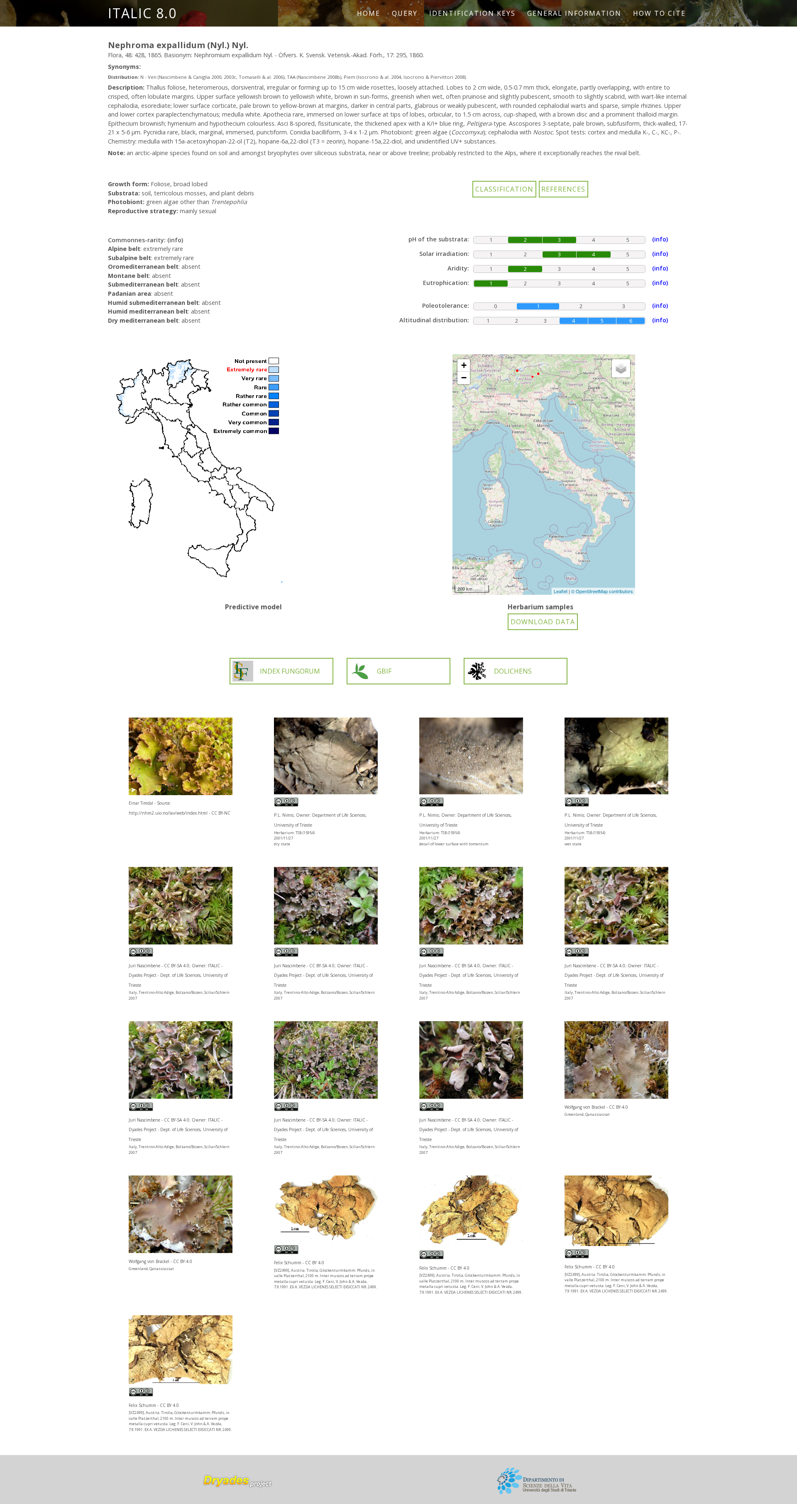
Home (368, 13)
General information (574, 13)
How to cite (659, 13)
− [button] (464, 377)
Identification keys (472, 13)
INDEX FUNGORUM (290, 671)
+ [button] (464, 365)
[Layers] (621, 368)
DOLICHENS (513, 671)
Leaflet (560, 591)
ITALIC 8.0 (142, 13)
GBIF (384, 671)
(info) (175, 240)
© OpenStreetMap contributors (602, 591)
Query (405, 13)
